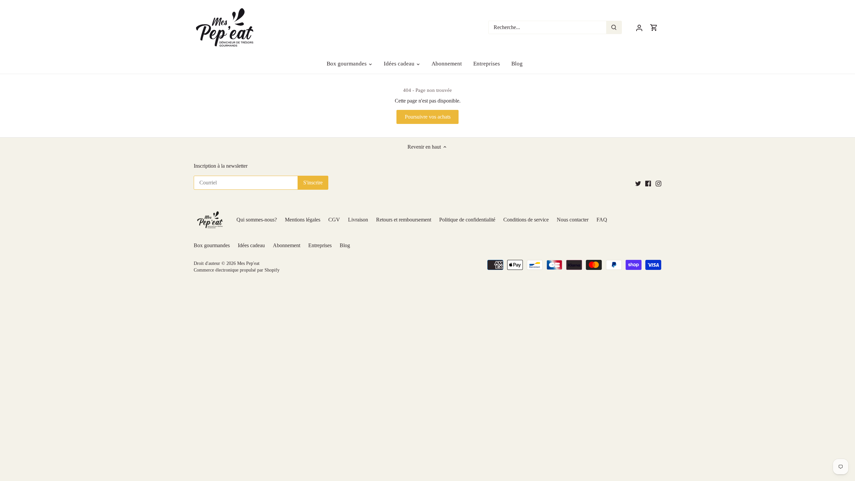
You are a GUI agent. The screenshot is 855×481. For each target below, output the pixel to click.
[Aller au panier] (654, 27)
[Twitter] (638, 183)
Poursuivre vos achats (428, 117)
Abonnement (286, 245)
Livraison (358, 219)
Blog (345, 245)
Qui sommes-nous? (256, 219)
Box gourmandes (212, 245)
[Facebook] (648, 183)
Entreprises (320, 245)
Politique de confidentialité (467, 219)
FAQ (601, 219)
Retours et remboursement (403, 219)
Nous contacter (572, 219)
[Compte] (639, 27)
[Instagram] (658, 183)
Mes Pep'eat (248, 263)
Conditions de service (526, 219)
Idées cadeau (251, 245)
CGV (334, 219)
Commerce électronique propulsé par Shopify (237, 270)
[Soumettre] (614, 27)
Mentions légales (302, 219)
